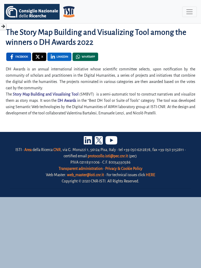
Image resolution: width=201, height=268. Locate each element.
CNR (57, 150)
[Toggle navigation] (189, 12)
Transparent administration (81, 168)
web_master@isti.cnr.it (85, 175)
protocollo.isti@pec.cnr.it (108, 156)
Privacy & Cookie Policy (123, 168)
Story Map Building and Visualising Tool (46, 94)
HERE (150, 175)
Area (28, 150)
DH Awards (67, 100)
